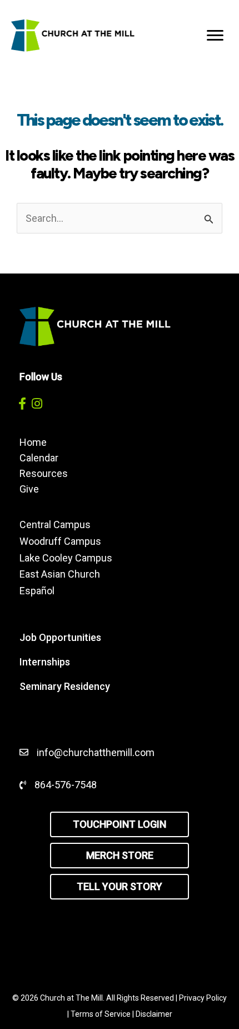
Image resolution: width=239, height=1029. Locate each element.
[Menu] (215, 35)
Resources (43, 473)
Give (29, 488)
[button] (22, 403)
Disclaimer (154, 1014)
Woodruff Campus (60, 541)
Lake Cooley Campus (65, 558)
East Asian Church (59, 574)
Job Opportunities (60, 637)
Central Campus (55, 524)
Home (33, 442)
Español (36, 590)
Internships (44, 662)
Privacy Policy (203, 997)
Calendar (38, 457)
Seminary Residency (64, 686)
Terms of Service (101, 1014)
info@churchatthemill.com (97, 752)
